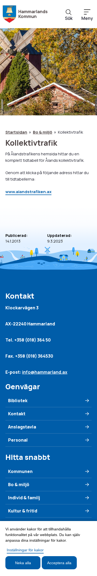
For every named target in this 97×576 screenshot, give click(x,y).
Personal (18, 440)
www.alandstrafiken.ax (28, 192)
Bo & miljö (42, 132)
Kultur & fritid (22, 511)
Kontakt (16, 414)
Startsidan (16, 132)
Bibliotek (17, 400)
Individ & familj (24, 498)
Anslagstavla (22, 427)
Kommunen (20, 471)
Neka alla (23, 563)
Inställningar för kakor (25, 550)
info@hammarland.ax (44, 372)
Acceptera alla (59, 563)
